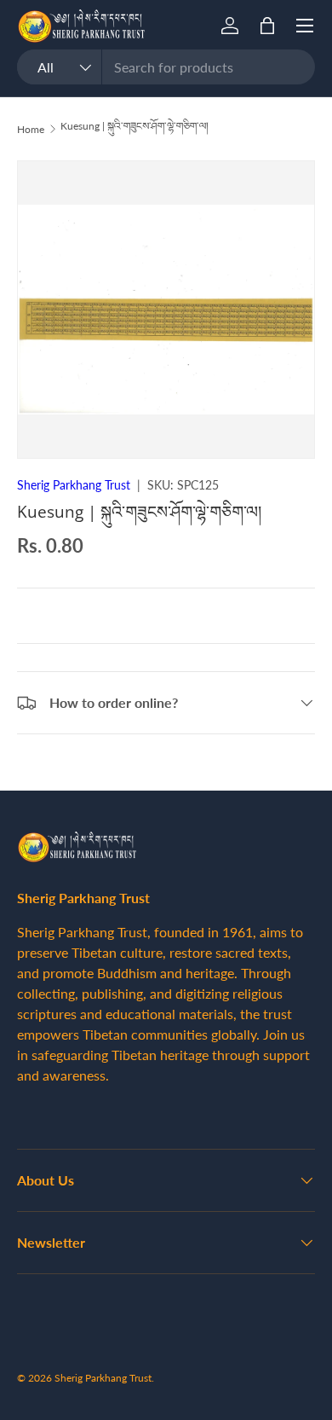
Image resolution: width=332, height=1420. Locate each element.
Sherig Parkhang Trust (73, 485)
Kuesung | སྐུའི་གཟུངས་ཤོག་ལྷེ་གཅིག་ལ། (134, 125)
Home (30, 129)
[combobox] (166, 66)
